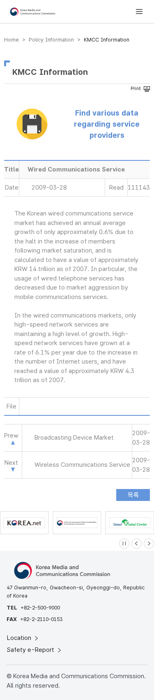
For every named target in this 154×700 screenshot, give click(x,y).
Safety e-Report (31, 650)
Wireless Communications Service (82, 464)
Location (20, 638)
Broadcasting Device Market (74, 437)
